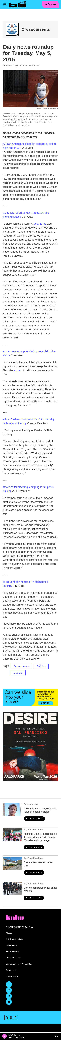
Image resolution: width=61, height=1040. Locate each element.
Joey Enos (40, 223)
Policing (41, 666)
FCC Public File (13, 958)
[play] (4, 1036)
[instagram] (9, 990)
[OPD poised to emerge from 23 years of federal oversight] (12, 809)
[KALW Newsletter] (30, 697)
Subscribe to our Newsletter (19, 964)
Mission (9, 933)
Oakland (18, 673)
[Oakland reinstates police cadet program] (12, 888)
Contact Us (11, 970)
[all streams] (57, 1036)
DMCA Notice (12, 976)
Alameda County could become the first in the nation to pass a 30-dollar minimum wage (40, 837)
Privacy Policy (12, 951)
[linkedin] (9, 996)
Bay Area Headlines (33, 829)
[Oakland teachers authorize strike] (12, 863)
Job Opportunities (14, 939)
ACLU (17, 370)
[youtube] (9, 1002)
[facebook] (9, 984)
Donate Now (11, 945)
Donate (52, 4)
